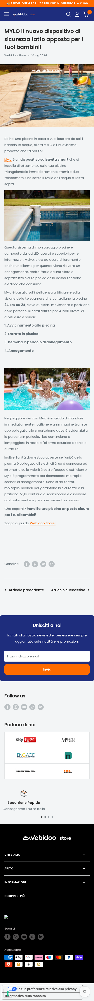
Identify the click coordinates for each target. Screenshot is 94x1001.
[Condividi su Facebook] (27, 564)
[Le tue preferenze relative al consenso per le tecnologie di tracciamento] (7, 993)
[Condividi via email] (52, 564)
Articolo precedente (26, 590)
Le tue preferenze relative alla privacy (47, 989)
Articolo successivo (68, 590)
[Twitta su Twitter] (43, 564)
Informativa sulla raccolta (25, 996)
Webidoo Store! (43, 523)
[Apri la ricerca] (68, 14)
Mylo (8, 159)
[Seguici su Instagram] (16, 707)
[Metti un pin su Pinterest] (35, 564)
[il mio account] (77, 14)
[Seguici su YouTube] (24, 707)
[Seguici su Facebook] (7, 707)
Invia (47, 669)
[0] (86, 14)
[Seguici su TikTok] (32, 707)
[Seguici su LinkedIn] (41, 707)
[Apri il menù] (6, 14)
